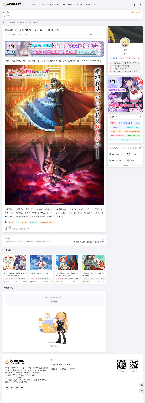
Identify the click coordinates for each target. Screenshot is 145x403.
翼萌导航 (116, 127)
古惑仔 (113, 123)
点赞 (140, 148)
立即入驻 (137, 12)
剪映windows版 (133, 135)
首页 (5, 22)
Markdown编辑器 (117, 135)
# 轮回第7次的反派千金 (47, 222)
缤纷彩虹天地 (115, 131)
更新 (129, 148)
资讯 (9, 22)
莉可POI (55, 365)
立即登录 (54, 301)
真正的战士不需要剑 (119, 69)
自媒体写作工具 (132, 127)
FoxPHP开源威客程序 (132, 131)
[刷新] (141, 117)
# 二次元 (24, 222)
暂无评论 (9, 287)
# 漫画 (103, 279)
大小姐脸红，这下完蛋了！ (121, 66)
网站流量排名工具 (125, 123)
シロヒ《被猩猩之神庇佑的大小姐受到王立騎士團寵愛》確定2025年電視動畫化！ (14, 275)
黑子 (25, 34)
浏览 (135, 148)
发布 (124, 148)
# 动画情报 (33, 222)
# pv (18, 222)
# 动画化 (70, 279)
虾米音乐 (125, 140)
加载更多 (125, 165)
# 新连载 (97, 279)
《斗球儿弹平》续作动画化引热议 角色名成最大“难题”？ (67, 274)
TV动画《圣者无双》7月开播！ (41, 273)
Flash (138, 123)
